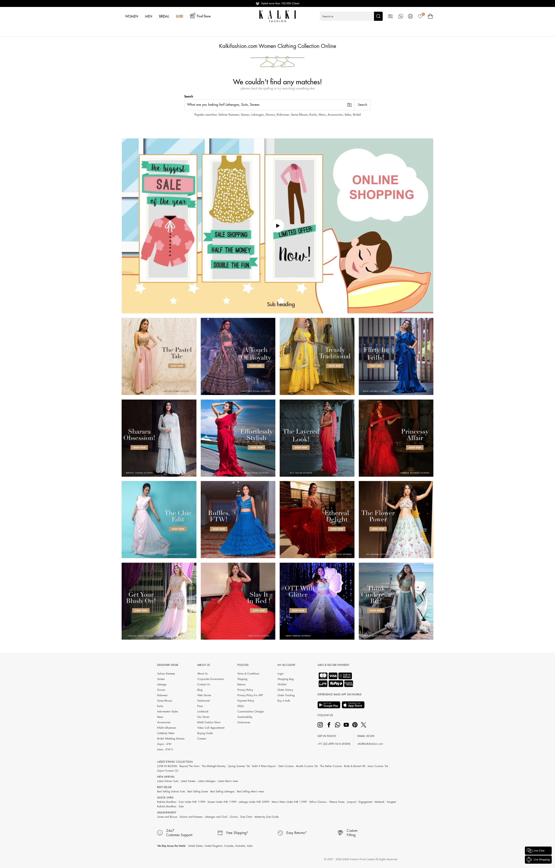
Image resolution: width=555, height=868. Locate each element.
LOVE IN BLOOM (167, 766)
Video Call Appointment (210, 728)
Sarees (245, 114)
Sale (181, 806)
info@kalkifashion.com (370, 744)
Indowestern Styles (167, 711)
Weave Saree (336, 802)
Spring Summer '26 (239, 766)
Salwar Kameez (229, 114)
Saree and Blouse (167, 817)
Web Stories (204, 695)
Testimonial (203, 700)
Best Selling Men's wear (250, 791)
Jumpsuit (351, 802)
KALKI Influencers (166, 728)
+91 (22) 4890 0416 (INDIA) (334, 744)
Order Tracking (286, 695)
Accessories (335, 114)
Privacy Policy (245, 690)
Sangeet (391, 802)
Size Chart (246, 817)
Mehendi (379, 802)
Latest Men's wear (228, 781)
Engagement (365, 802)
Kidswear (283, 114)
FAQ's (240, 706)
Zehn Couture (286, 766)
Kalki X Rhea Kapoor (264, 766)
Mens (322, 114)
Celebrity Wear (166, 733)
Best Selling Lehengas (222, 791)
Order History (285, 690)
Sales (347, 114)
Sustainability (244, 717)
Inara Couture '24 (378, 766)
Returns (241, 684)
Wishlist (282, 684)
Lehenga (161, 684)
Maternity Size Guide (267, 817)
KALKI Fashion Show (208, 722)
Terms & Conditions (248, 673)
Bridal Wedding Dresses (170, 738)
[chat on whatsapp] (400, 16)
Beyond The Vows (189, 766)
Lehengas (257, 114)
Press (200, 706)
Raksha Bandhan (166, 802)
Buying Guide (205, 733)
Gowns (270, 114)
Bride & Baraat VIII (354, 766)
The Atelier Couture (331, 766)
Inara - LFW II (165, 749)
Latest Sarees (188, 781)
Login (281, 673)
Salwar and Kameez (191, 817)
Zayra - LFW (164, 744)
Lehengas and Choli (216, 817)
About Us (202, 673)
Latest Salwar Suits (167, 781)
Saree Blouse (299, 114)
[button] (351, 16)
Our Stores (203, 717)
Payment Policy (245, 700)
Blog (199, 690)
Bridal (357, 114)
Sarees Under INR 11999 (221, 802)
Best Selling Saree (198, 791)
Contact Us (203, 684)
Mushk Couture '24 (307, 766)
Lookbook (203, 711)
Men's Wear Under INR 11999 (289, 802)
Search (188, 96)
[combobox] (269, 104)
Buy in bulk (284, 700)
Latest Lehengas (206, 781)
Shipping (242, 679)
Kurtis (313, 114)
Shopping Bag (286, 679)
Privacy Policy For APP (250, 695)
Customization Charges (250, 711)
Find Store (204, 16)
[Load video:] (277, 226)
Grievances (243, 722)
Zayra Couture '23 (167, 770)
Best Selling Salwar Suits (171, 791)
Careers (201, 738)
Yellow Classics (318, 802)
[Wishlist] (420, 16)
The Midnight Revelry (214, 766)
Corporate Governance (210, 679)
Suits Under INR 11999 (192, 802)
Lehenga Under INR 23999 (254, 802)
